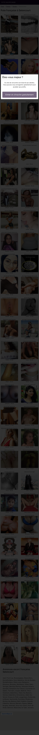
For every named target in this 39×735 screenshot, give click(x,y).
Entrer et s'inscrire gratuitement (19, 95)
